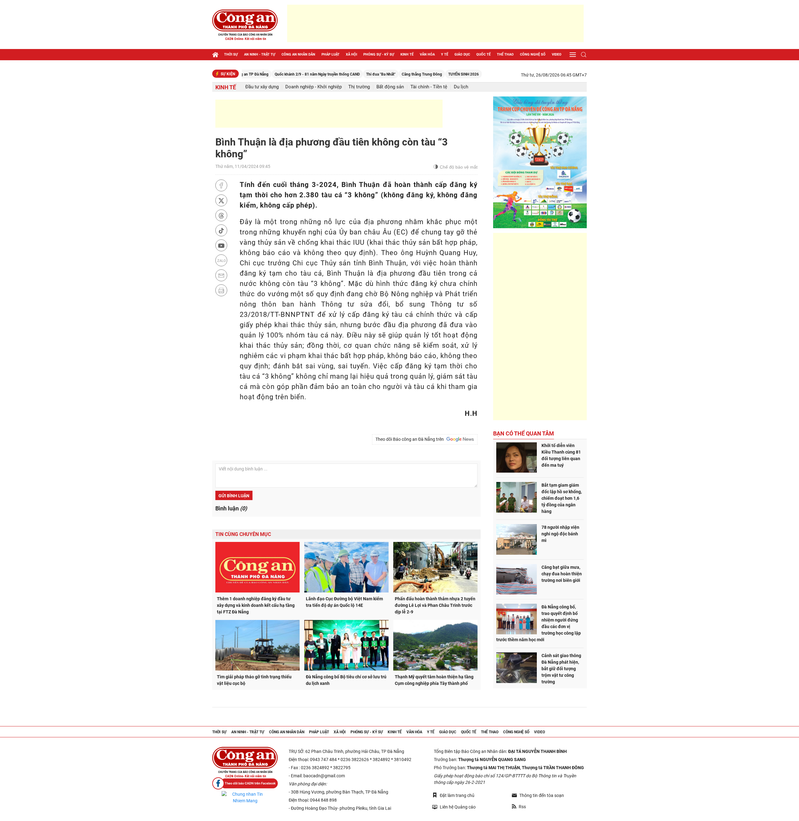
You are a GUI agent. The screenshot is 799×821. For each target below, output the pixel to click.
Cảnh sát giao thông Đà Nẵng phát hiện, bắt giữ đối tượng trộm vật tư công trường (561, 668)
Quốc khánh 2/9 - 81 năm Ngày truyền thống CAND (292, 74)
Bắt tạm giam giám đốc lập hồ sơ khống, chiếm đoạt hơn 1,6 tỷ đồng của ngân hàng (562, 498)
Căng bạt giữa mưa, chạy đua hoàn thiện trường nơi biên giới (562, 574)
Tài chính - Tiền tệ (428, 87)
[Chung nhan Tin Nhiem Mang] (245, 797)
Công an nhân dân (298, 54)
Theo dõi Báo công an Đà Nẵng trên (410, 439)
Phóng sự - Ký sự (378, 54)
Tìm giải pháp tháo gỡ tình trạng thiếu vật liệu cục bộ (254, 680)
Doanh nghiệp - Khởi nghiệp (313, 87)
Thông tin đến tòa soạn (541, 795)
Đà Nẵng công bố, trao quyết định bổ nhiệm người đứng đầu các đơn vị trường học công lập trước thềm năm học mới (538, 623)
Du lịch (461, 87)
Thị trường (359, 87)
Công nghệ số (533, 54)
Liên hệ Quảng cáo (458, 806)
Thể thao (505, 54)
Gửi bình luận (233, 495)
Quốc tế (483, 54)
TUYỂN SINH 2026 (438, 74)
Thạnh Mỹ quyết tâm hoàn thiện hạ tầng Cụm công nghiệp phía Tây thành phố (434, 680)
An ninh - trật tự (259, 54)
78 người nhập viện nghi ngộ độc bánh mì (560, 534)
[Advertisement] (435, 23)
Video (556, 54)
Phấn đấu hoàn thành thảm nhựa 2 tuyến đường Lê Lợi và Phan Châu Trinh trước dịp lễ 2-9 (435, 605)
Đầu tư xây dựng (262, 87)
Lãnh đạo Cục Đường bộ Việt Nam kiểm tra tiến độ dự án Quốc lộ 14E (344, 602)
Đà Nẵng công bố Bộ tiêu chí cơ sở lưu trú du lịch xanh (346, 680)
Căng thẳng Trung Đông (397, 74)
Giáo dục (462, 54)
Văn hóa (427, 54)
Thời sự (231, 54)
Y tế (444, 54)
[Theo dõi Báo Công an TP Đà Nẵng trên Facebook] (245, 783)
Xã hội (351, 54)
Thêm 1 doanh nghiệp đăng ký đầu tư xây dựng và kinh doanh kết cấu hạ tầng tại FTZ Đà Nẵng (256, 605)
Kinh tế (407, 54)
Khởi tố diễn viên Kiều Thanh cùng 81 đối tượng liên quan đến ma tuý (561, 455)
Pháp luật (330, 54)
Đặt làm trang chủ (457, 795)
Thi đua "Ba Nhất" (355, 74)
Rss (522, 806)
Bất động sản (390, 87)
